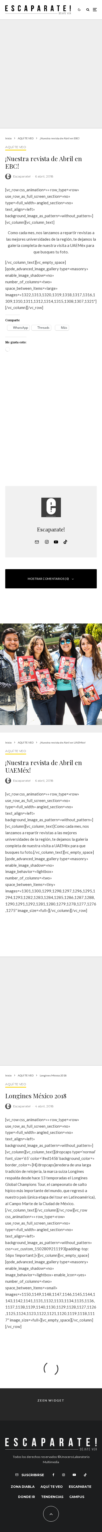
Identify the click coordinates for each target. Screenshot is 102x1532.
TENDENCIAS (52, 1497)
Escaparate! (22, 176)
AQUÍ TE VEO (15, 147)
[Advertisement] (51, 423)
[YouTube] (74, 1474)
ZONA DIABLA (23, 1487)
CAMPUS (76, 1497)
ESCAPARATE (80, 1487)
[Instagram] (63, 1474)
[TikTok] (85, 1474)
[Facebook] (53, 1474)
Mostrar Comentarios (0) (48, 578)
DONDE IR (26, 1497)
